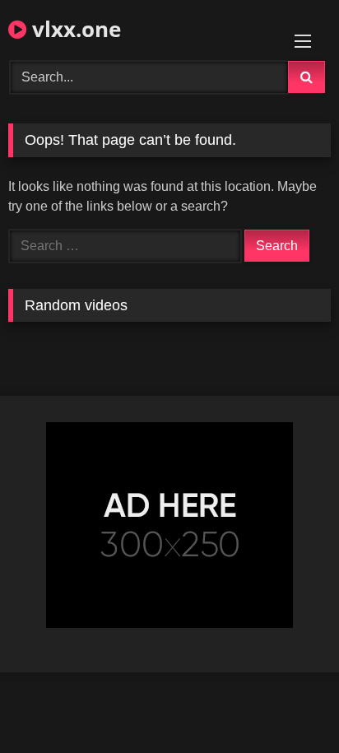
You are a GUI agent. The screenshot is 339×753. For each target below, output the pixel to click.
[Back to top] (288, 704)
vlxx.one (73, 29)
